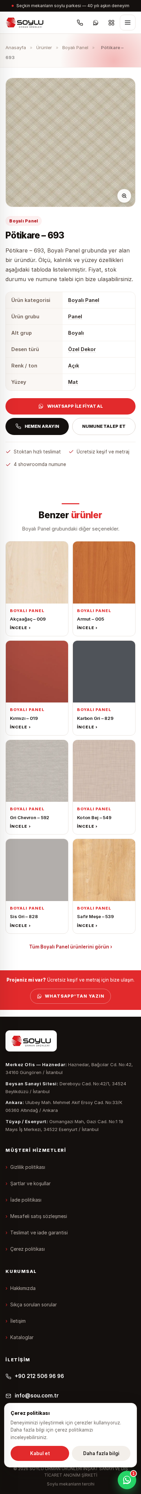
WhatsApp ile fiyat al (75, 406)
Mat (73, 382)
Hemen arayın (42, 426)
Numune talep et (103, 426)
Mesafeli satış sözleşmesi (38, 1216)
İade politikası (25, 1200)
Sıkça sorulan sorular (33, 1304)
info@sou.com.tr (37, 1395)
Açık (73, 365)
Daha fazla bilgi (101, 1453)
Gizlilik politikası (27, 1167)
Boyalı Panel (75, 47)
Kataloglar (22, 1337)
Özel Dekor (82, 349)
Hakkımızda (23, 1288)
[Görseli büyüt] (124, 196)
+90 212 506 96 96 (39, 1376)
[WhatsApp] (95, 22)
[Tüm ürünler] (111, 22)
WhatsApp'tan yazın (74, 996)
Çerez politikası (27, 1249)
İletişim (18, 1321)
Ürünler (44, 47)
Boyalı (76, 333)
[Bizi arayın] (80, 22)
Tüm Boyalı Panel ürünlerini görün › (70, 946)
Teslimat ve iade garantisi (39, 1232)
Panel (75, 316)
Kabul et (40, 1453)
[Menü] (128, 22)
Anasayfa (15, 47)
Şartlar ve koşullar (30, 1183)
